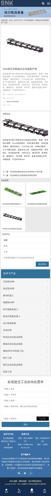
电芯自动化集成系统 (13, 365)
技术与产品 (18, 20)
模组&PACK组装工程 (13, 351)
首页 (10, 20)
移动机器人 (8, 295)
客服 (31, 492)
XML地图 (13, 481)
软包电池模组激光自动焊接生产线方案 (26, 172)
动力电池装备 (29, 20)
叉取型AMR (8, 281)
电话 (19, 492)
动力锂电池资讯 (35, 481)
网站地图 (23, 481)
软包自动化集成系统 (13, 337)
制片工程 (7, 358)
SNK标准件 (8, 448)
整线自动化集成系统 (13, 101)
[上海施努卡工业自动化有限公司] (7, 3)
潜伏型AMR (8, 288)
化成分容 (7, 330)
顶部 (44, 492)
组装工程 (7, 372)
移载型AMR (8, 302)
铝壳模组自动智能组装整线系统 (23, 175)
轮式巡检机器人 (10, 309)
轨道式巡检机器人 (11, 316)
